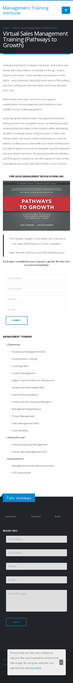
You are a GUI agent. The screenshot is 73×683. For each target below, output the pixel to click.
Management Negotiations (26, 408)
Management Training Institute (26, 10)
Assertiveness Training (24, 358)
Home (6, 28)
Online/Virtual (16, 437)
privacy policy (33, 668)
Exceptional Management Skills (29, 351)
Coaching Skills (20, 366)
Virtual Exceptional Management (29, 444)
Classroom (13, 344)
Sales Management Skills (25, 423)
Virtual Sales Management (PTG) (29, 451)
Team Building (20, 430)
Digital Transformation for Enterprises (33, 380)
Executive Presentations (25, 394)
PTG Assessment (21, 472)
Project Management (23, 416)
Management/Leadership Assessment (33, 465)
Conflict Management (23, 373)
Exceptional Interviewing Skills (28, 387)
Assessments (15, 458)
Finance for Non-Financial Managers (31, 401)
